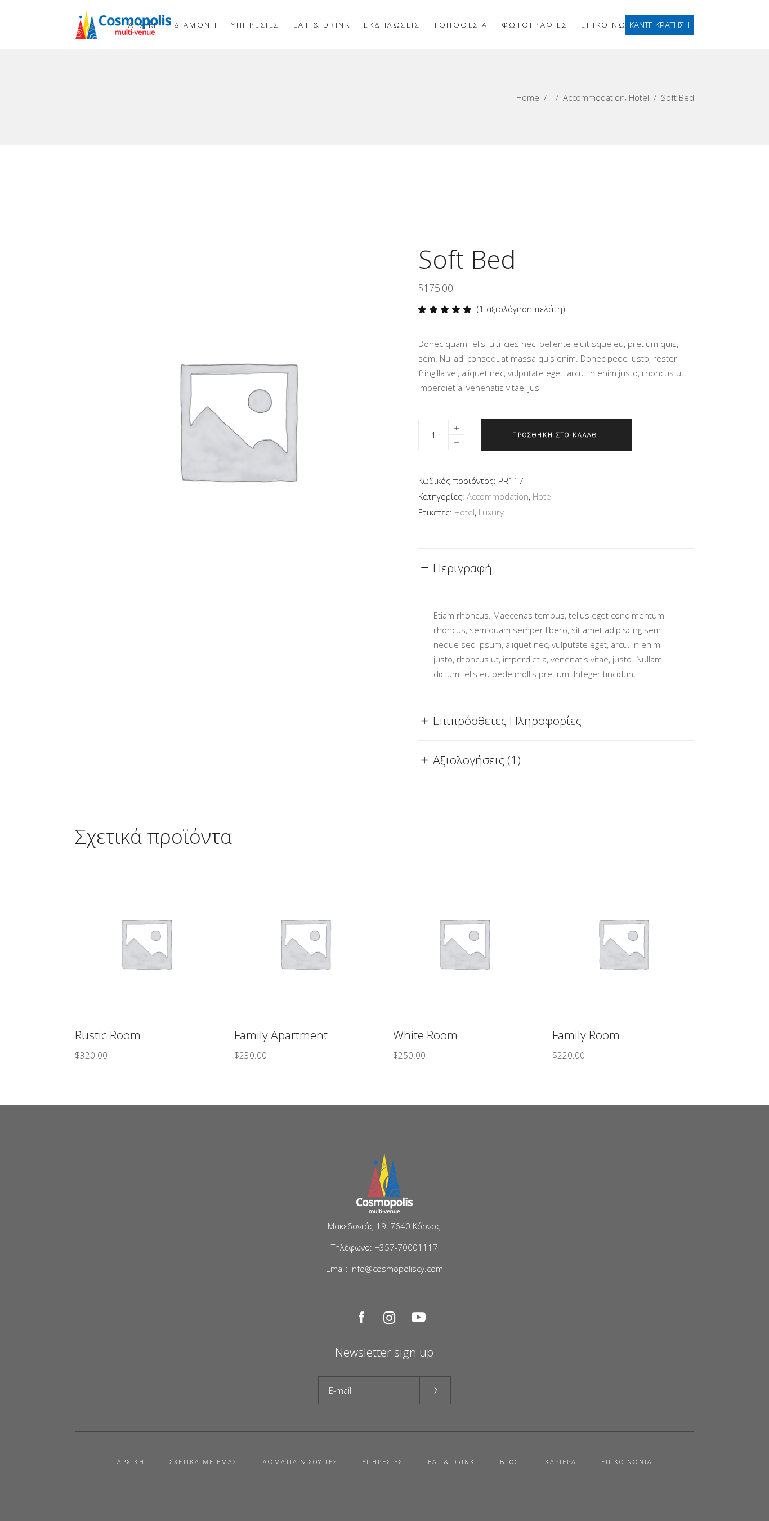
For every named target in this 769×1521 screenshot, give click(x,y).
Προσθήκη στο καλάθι (556, 434)
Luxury (491, 512)
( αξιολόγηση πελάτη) (521, 308)
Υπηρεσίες (383, 1461)
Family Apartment (281, 1035)
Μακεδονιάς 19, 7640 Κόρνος (384, 1225)
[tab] (556, 568)
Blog (510, 1461)
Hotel (639, 97)
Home (527, 97)
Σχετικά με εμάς (203, 1461)
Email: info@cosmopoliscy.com (384, 1268)
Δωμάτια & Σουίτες (300, 1461)
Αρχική (131, 1461)
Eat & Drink (451, 1461)
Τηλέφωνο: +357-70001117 (384, 1247)
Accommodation (594, 97)
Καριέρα (560, 1461)
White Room (425, 1035)
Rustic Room (108, 1035)
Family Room (586, 1035)
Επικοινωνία (626, 1461)
